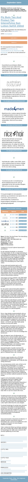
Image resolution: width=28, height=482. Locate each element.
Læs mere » (14, 38)
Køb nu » (14, 42)
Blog (14, 478)
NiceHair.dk (4, 52)
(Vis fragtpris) (8, 33)
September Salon (14, 3)
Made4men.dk (18, 50)
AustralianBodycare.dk (7, 50)
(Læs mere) (15, 31)
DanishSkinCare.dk (11, 48)
